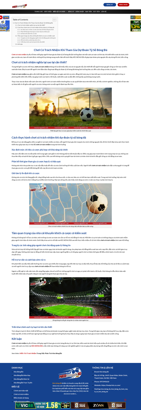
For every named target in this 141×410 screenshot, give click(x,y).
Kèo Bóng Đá (18, 372)
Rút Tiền (96, 11)
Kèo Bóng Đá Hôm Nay (22, 375)
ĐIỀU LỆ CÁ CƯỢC (59, 11)
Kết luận (20, 44)
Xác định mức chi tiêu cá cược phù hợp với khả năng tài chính (37, 29)
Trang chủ (38, 11)
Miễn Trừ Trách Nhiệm (28, 353)
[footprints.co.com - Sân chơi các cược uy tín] (20, 4)
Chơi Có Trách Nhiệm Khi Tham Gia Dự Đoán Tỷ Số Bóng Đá (33, 23)
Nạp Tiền (88, 11)
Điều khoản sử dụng (21, 398)
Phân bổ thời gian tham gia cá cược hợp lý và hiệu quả (35, 31)
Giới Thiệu (48, 11)
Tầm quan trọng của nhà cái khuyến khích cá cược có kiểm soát (36, 36)
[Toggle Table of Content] (53, 20)
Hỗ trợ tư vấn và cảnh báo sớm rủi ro (30, 40)
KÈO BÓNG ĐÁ (37, 346)
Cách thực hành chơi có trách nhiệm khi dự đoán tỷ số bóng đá (36, 27)
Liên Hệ (104, 11)
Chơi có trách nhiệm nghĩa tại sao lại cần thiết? (31, 25)
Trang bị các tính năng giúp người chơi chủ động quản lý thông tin (38, 38)
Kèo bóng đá (57, 383)
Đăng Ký (71, 11)
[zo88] (98, 405)
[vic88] (42, 405)
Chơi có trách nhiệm (21, 394)
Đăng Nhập (80, 11)
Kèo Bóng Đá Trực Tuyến (23, 383)
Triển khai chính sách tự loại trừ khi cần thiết (32, 42)
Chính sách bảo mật (21, 391)
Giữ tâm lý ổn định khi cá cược (29, 33)
